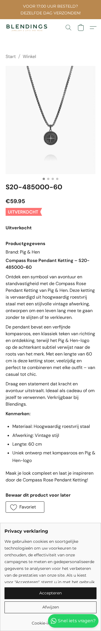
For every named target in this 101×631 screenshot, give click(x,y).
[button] (28, 27)
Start (11, 56)
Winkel (29, 56)
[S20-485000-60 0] (50, 120)
